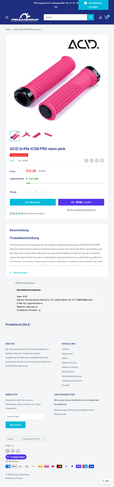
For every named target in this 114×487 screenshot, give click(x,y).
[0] (106, 17)
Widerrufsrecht (69, 362)
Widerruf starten (70, 367)
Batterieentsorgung (71, 376)
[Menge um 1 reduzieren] (29, 192)
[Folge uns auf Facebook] (7, 451)
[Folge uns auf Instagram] (13, 451)
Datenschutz (68, 371)
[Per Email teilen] (102, 160)
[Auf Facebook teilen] (86, 160)
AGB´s (65, 358)
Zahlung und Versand (72, 380)
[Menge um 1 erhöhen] (44, 192)
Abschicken (15, 424)
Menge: (13, 191)
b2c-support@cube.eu (33, 303)
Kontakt (66, 385)
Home (8, 29)
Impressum (67, 353)
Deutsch (10, 439)
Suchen (65, 349)
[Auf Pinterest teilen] (92, 160)
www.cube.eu (32, 307)
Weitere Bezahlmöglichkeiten (81, 209)
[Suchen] (90, 17)
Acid (12, 160)
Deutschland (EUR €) (31, 439)
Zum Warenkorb (32, 202)
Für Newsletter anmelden (95, 5)
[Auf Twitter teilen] (97, 160)
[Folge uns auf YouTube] (18, 451)
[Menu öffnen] (7, 17)
